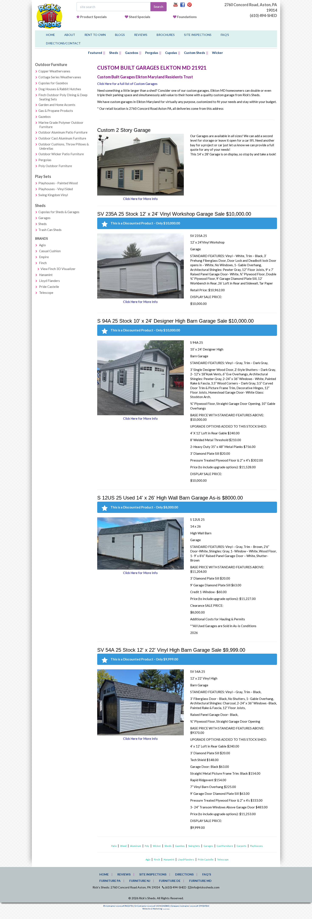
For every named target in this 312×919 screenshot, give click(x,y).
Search (158, 6)
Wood (123, 845)
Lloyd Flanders (49, 281)
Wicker (217, 53)
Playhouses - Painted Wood (58, 183)
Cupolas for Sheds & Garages (58, 212)
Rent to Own (95, 35)
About (69, 35)
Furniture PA (110, 880)
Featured (95, 53)
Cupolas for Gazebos (53, 83)
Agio (42, 245)
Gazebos (131, 53)
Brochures (166, 35)
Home (50, 35)
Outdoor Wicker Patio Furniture (61, 154)
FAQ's (225, 35)
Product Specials (93, 17)
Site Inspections (197, 35)
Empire (44, 257)
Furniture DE (169, 880)
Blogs (120, 35)
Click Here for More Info (140, 199)
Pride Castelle (49, 287)
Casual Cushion (50, 251)
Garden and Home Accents (56, 105)
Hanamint (46, 275)
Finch (43, 263)
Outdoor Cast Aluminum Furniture (62, 138)
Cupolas (171, 53)
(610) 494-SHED (263, 15)
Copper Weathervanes (54, 71)
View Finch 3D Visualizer (58, 269)
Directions (184, 874)
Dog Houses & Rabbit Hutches (59, 89)
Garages (44, 218)
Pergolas (151, 53)
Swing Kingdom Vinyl (53, 195)
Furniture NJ (139, 880)
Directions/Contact (63, 43)
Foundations (187, 17)
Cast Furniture (225, 845)
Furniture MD (200, 880)
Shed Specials (139, 17)
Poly (147, 845)
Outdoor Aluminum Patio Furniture (62, 132)
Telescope (46, 292)
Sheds (113, 53)
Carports (241, 845)
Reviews (140, 35)
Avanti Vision (166, 909)
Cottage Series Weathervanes (59, 77)
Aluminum (135, 845)
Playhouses (256, 845)
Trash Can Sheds (50, 230)
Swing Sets (194, 845)
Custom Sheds (194, 53)
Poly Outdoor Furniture (55, 166)
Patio (114, 845)
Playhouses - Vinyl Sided (55, 189)
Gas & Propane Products (55, 111)
